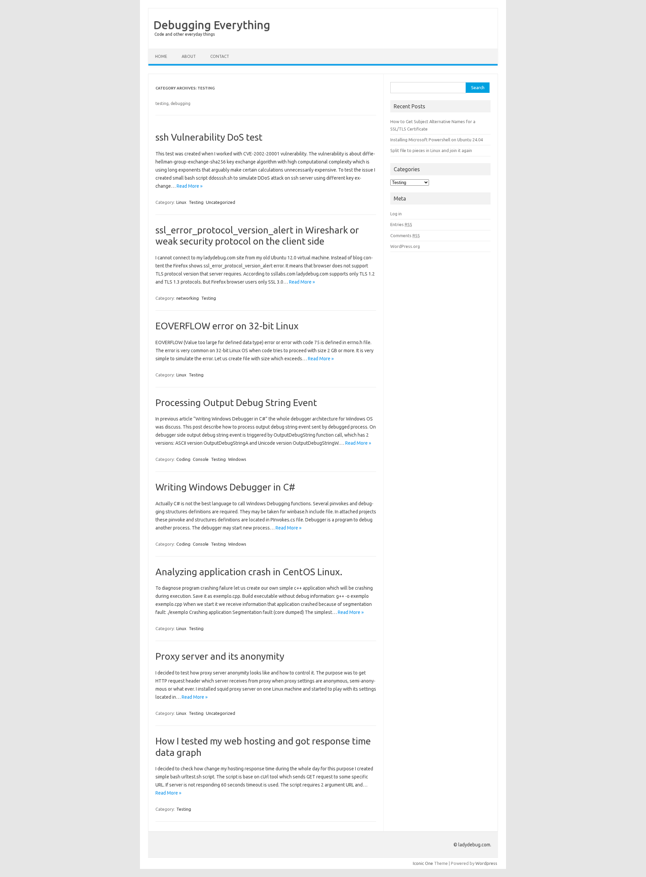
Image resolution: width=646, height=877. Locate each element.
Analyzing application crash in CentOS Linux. (249, 572)
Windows (237, 459)
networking (187, 298)
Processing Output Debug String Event (236, 402)
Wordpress (486, 863)
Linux (181, 202)
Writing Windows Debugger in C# (225, 487)
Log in (396, 213)
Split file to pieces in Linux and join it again (431, 150)
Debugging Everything (211, 24)
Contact (219, 56)
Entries (401, 224)
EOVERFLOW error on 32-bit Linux (226, 326)
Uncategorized (220, 202)
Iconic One (423, 863)
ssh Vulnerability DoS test (208, 137)
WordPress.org (405, 246)
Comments (405, 235)
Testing (196, 202)
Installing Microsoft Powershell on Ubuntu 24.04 (436, 139)
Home (161, 56)
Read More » (190, 186)
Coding (183, 459)
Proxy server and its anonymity (219, 656)
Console (201, 459)
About (189, 56)
